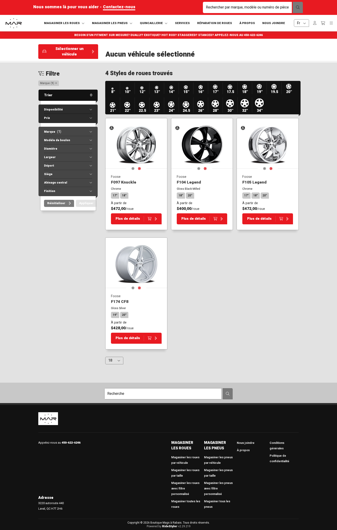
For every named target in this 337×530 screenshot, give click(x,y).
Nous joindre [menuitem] (245, 443)
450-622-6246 (253, 35)
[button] (68, 51)
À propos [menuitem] (243, 450)
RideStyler (169, 526)
